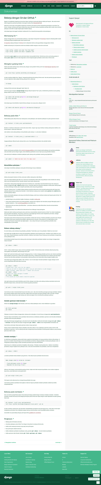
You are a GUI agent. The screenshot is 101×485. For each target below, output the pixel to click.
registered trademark (41, 482)
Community (59, 5)
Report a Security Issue (31, 464)
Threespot (68, 478)
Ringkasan (74, 57)
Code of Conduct (8, 467)
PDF (82, 135)
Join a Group (28, 457)
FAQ (70, 98)
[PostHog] (72, 211)
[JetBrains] (72, 165)
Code (48, 5)
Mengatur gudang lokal (77, 40)
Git (15, 38)
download (43, 38)
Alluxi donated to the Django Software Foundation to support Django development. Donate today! (84, 25)
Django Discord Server (75, 113)
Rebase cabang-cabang (78, 47)
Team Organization (8, 462)
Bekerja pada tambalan (77, 54)
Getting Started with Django (10, 459)
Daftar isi (72, 69)
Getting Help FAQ (48, 457)
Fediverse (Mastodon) (67, 462)
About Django (7, 457)
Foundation (66, 5)
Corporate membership (85, 459)
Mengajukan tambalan (10, 442)
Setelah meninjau (77, 52)
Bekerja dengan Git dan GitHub (77, 35)
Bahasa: (96, 475)
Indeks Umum (73, 71)
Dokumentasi (10, 11)
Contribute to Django (30, 459)
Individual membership (31, 467)
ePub (85, 135)
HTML (79, 135)
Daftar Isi (84, 106)
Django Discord (47, 459)
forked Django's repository (50, 66)
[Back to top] (98, 482)
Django (9, 6)
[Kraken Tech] (72, 187)
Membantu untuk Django (79, 86)
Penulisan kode (78, 88)
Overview (23, 5)
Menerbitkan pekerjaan (78, 45)
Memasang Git (75, 37)
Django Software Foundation (10, 464)
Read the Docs (79, 137)
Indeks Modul (76, 106)
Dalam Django (75, 84)
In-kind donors (39, 477)
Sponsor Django (84, 457)
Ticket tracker (72, 125)
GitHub (21, 42)
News (44, 5)
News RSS (64, 469)
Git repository (7, 42)
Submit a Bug (29, 462)
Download (29, 5)
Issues (52, 5)
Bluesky (64, 464)
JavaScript (58, 442)
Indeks (70, 106)
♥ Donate (73, 5)
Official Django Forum (74, 119)
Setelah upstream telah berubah (80, 49)
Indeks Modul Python (75, 74)
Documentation (38, 5)
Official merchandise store (86, 462)
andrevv (78, 478)
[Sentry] (72, 152)
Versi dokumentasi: (93, 478)
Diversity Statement (8, 469)
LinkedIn (64, 467)
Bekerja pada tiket (76, 42)
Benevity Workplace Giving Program (88, 464)
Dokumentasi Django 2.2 (76, 81)
